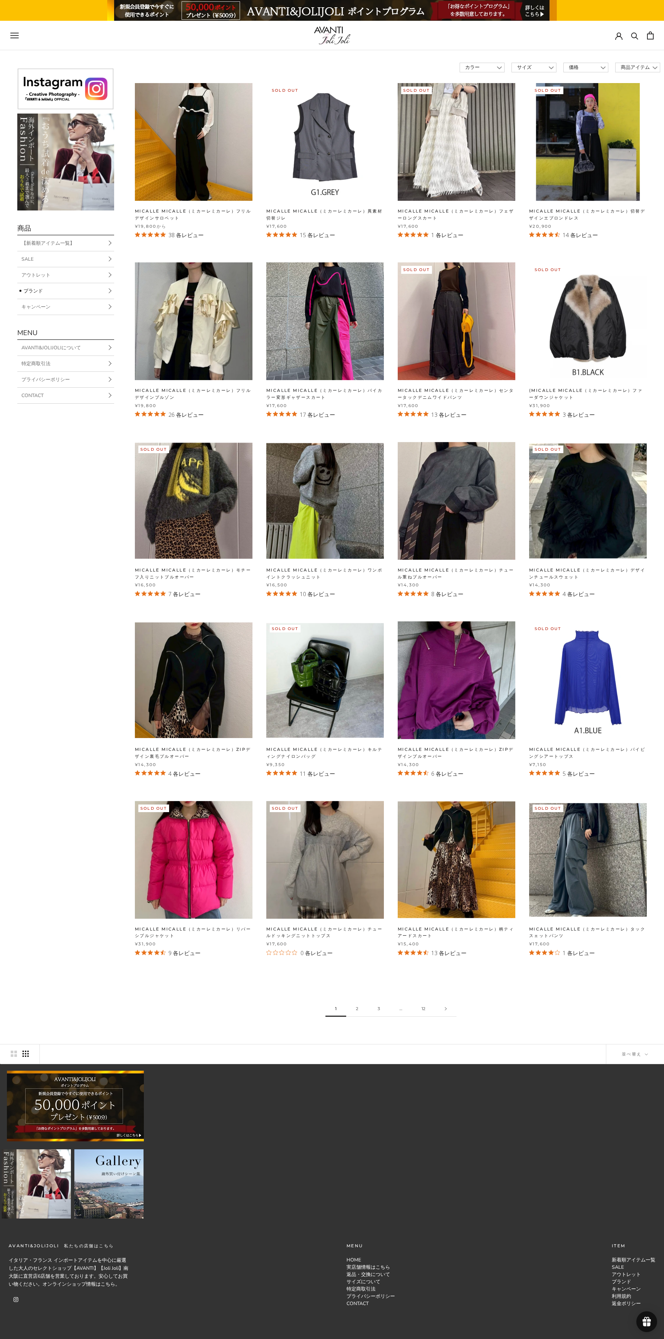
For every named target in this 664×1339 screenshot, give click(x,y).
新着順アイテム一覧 (633, 1260)
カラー (472, 67)
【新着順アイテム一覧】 (48, 243)
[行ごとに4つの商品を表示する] (25, 1054)
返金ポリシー (626, 1303)
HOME (354, 1260)
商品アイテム (635, 67)
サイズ (524, 67)
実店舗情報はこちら (368, 1267)
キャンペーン (35, 307)
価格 (574, 67)
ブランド (33, 291)
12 (423, 1008)
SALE (27, 259)
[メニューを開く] (14, 35)
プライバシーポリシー (45, 379)
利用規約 (621, 1296)
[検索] (634, 35)
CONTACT (32, 395)
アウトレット (35, 275)
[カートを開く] (650, 35)
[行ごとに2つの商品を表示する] (14, 1054)
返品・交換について (368, 1274)
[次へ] (445, 1009)
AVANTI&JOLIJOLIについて (51, 347)
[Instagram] (15, 1299)
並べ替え (633, 1054)
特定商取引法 (35, 363)
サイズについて (363, 1281)
